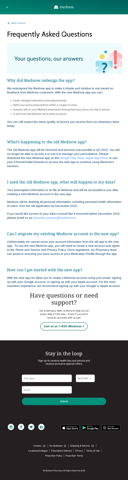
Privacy (79, 450)
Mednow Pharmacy (54, 470)
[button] (7, 7)
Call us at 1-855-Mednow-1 (64, 326)
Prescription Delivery (61, 450)
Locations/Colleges (38, 450)
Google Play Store (72, 158)
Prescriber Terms (74, 455)
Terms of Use (93, 450)
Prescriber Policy (53, 455)
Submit (64, 401)
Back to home (18, 23)
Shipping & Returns (80, 445)
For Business (56, 445)
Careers (37, 445)
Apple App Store (97, 158)
